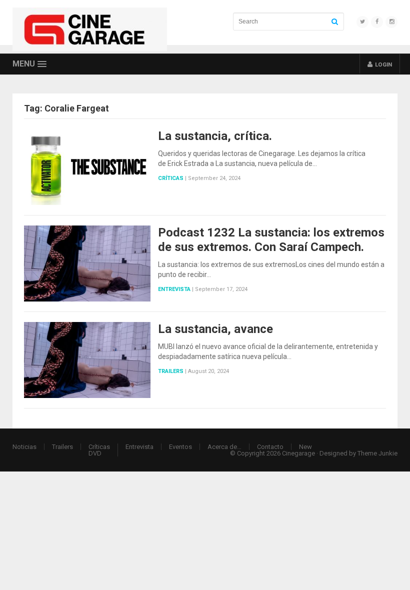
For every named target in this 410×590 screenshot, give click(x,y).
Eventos (180, 446)
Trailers (171, 371)
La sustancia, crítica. (215, 136)
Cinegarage (298, 453)
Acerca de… (225, 446)
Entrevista (174, 289)
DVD (95, 453)
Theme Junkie (378, 453)
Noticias (24, 446)
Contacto (270, 446)
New (305, 446)
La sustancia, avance (215, 329)
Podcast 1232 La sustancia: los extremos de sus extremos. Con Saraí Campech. (271, 240)
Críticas (171, 178)
